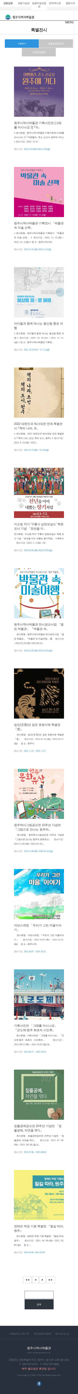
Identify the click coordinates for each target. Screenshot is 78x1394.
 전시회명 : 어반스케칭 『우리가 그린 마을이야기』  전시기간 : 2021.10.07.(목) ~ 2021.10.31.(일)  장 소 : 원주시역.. (39, 939)
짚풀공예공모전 (56, 43)
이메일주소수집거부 (19, 1333)
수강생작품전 (38, 52)
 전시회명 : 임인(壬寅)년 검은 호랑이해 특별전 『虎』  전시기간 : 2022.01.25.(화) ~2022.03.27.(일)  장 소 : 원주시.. (39, 739)
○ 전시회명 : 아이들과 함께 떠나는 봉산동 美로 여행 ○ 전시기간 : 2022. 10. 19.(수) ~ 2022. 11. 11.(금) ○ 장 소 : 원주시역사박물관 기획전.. (39, 337)
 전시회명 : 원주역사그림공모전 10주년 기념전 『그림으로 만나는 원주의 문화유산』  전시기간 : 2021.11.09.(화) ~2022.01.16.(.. (39, 839)
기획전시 (21, 43)
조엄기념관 (24, 3)
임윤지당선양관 (39, 5)
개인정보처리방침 (42, 1333)
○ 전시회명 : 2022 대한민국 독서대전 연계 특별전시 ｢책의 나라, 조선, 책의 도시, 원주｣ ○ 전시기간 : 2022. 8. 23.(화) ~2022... (39, 438)
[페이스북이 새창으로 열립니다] (39, 1385)
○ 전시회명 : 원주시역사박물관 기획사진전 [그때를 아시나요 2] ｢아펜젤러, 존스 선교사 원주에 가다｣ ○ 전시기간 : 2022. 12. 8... (39, 137)
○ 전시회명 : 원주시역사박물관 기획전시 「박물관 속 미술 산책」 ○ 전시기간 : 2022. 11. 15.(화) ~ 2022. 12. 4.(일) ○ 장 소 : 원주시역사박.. (39, 237)
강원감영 (8, 3)
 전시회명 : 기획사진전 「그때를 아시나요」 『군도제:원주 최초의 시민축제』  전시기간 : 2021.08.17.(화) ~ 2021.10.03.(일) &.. (39, 1040)
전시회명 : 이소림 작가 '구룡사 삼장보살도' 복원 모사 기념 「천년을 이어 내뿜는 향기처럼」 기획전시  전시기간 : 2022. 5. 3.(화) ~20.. (39, 538)
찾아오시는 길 (62, 1333)
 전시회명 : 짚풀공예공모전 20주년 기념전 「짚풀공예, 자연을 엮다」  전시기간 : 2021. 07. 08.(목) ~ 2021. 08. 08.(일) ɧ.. (39, 1140)
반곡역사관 (55, 3)
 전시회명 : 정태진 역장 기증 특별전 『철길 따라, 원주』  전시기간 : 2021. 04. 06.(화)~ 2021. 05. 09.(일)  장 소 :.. (39, 1240)
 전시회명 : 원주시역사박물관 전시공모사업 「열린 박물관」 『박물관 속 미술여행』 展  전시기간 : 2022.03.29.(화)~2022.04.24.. (39, 638)
